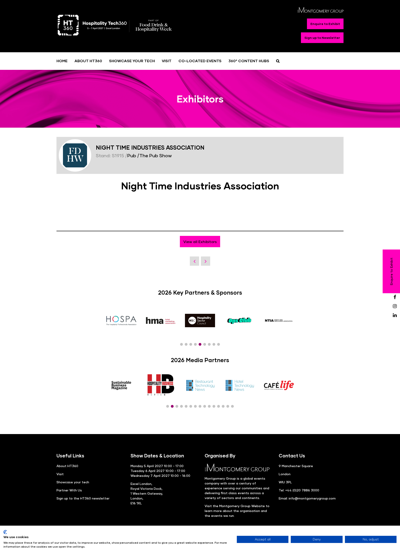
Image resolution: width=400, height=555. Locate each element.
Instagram (395, 306)
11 (213, 406)
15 (232, 406)
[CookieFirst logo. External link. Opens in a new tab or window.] (5, 532)
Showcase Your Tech (132, 61)
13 (223, 406)
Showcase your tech (72, 482)
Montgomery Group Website (242, 506)
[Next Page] (205, 261)
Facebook (395, 297)
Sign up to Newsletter (322, 38)
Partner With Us (69, 490)
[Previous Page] (194, 261)
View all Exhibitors (200, 241)
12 (218, 406)
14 (227, 406)
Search (278, 61)
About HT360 (88, 61)
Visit (167, 61)
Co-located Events (200, 61)
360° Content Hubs (248, 61)
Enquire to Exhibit (325, 24)
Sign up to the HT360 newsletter (82, 498)
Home (62, 61)
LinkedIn (395, 315)
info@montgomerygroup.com (312, 498)
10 (209, 406)
